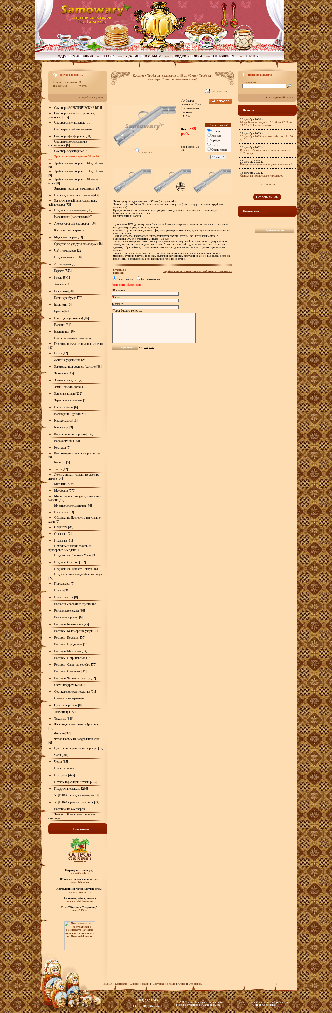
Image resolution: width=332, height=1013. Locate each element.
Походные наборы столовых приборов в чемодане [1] (69, 548)
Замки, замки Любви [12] (70, 387)
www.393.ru (79, 910)
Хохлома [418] (63, 284)
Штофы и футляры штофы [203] (75, 782)
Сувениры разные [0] (68, 705)
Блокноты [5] (63, 304)
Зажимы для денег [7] (68, 380)
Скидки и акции (139, 983)
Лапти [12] (61, 469)
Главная (107, 983)
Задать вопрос (126, 279)
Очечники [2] (63, 534)
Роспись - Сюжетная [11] (70, 671)
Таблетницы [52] (65, 712)
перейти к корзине (92, 97)
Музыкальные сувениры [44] (73, 505)
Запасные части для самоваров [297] (77, 188)
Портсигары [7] (64, 583)
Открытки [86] (63, 527)
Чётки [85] (61, 762)
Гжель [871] (62, 277)
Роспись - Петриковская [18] (72, 658)
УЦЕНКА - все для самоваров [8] (76, 795)
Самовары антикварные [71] (72, 122)
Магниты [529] (64, 484)
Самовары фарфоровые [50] (72, 136)
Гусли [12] (61, 353)
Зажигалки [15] (64, 373)
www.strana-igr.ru (79, 891)
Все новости (267, 184)
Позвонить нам (267, 197)
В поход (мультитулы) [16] (71, 318)
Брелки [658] (62, 311)
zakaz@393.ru (147, 1003)
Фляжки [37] (62, 733)
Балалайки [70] (64, 291)
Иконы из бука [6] (66, 407)
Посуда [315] (62, 590)
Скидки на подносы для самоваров (261, 175)
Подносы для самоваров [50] (73, 210)
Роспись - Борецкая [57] (69, 637)
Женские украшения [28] (70, 360)
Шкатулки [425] (64, 775)
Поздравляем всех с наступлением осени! (266, 164)
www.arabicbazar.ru (80, 901)
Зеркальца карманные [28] (71, 400)
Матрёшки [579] (64, 490)
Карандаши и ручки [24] (70, 414)
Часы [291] (61, 755)
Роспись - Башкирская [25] (71, 624)
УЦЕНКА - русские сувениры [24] (76, 802)
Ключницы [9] (63, 427)
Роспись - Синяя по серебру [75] (75, 664)
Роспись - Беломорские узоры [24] (76, 631)
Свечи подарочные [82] (69, 685)
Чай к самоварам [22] (68, 250)
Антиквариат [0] (64, 264)
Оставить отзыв (150, 279)
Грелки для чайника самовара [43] (76, 195)
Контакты (121, 983)
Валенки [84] (62, 325)
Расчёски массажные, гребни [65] (75, 604)
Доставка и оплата (164, 983)
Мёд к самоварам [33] (68, 237)
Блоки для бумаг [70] (68, 298)
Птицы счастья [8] (66, 597)
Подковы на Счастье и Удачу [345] (76, 555)
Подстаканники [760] (68, 257)
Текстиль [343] (63, 718)
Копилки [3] (62, 462)
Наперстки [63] (64, 512)
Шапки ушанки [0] (66, 768)
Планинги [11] (63, 540)
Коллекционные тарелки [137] (73, 434)
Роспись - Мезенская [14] (70, 651)
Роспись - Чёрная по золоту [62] (75, 678)
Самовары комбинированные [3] (75, 129)
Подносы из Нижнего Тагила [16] (76, 569)
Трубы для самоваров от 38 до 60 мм (171, 75)
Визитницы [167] (65, 331)
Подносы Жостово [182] (70, 562)
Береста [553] (63, 271)
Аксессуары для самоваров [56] (75, 223)
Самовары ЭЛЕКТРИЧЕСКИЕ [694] (78, 108)
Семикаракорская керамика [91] (75, 691)
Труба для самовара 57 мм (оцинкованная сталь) (180, 77)
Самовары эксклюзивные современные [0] (67, 143)
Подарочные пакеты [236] (71, 789)
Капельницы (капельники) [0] (73, 217)
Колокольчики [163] (67, 441)
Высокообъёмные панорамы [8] (74, 338)
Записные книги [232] (68, 393)
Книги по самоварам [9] (69, 230)
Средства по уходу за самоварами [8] (78, 244)
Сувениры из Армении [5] (71, 698)
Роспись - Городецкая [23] (71, 644)
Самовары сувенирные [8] (71, 151)
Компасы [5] (62, 447)
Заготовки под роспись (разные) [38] (78, 366)
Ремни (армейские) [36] (69, 610)
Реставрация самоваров (69, 809)
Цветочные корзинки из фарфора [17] (78, 748)
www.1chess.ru (80, 882)
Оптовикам (195, 983)
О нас (182, 983)
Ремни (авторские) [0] (68, 617)
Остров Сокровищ (263, 1004)
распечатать (219, 91)
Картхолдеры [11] (66, 420)
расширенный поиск (280, 97)
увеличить (147, 152)
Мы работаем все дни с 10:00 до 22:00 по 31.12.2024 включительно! (266, 124)
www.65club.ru (80, 873)
